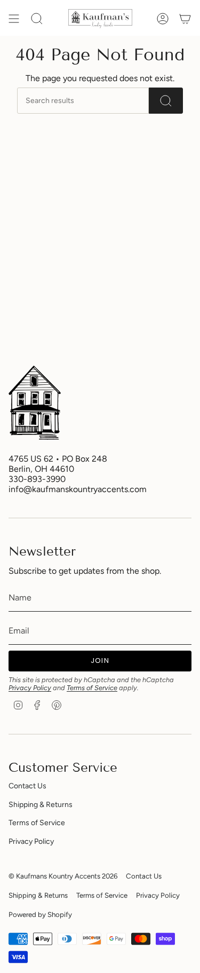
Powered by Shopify (40, 914)
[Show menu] (14, 18)
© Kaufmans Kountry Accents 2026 (63, 876)
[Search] (166, 101)
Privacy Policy (30, 688)
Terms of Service (92, 688)
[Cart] (185, 18)
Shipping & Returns (41, 804)
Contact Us (27, 785)
